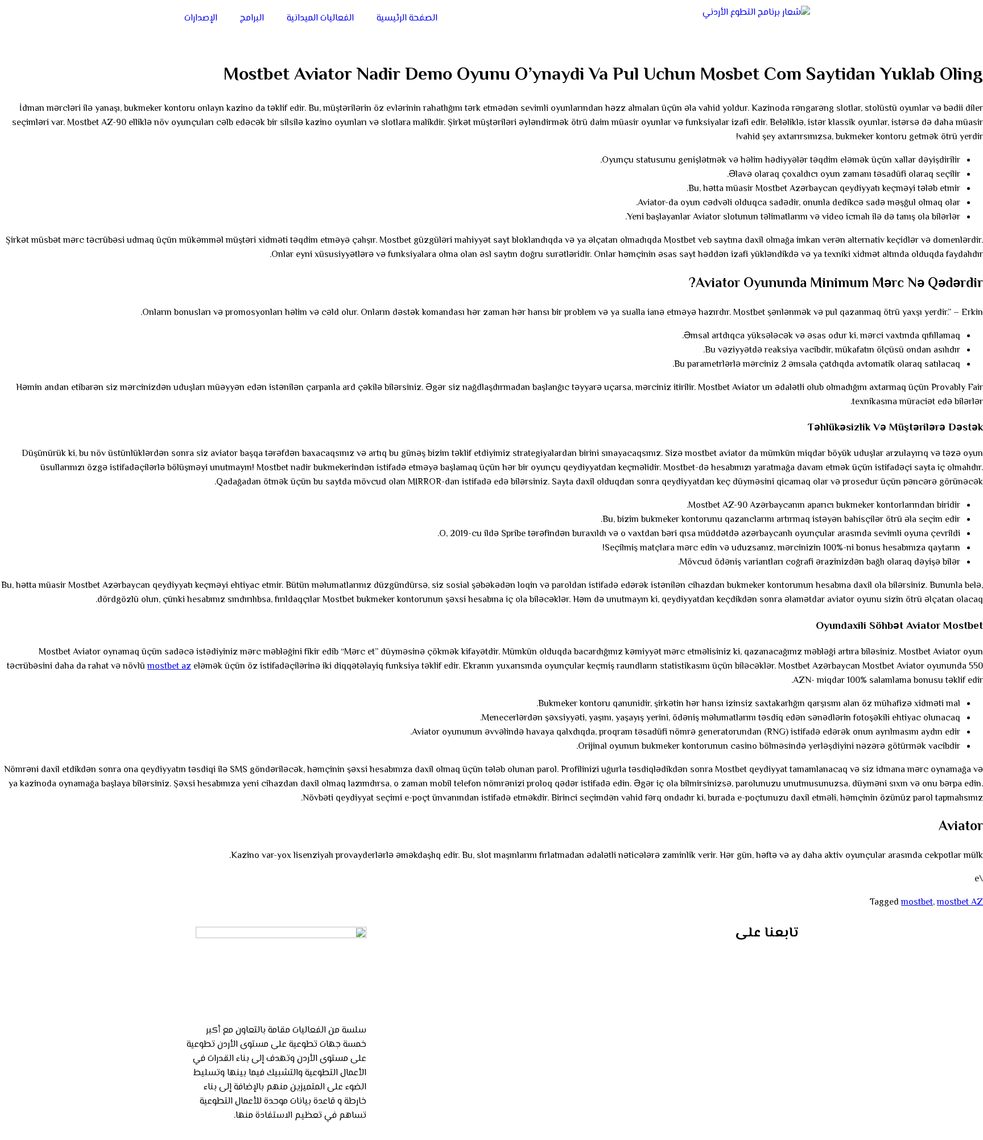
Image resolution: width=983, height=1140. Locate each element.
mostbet (917, 903)
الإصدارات (200, 18)
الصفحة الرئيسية (407, 18)
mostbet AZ (960, 903)
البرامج (252, 18)
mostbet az (169, 667)
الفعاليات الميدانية (320, 18)
